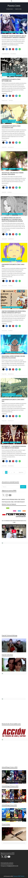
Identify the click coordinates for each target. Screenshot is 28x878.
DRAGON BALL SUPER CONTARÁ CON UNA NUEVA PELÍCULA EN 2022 (13, 357)
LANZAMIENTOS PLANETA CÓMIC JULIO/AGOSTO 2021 (11, 126)
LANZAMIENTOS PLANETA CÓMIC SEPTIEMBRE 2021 (11, 80)
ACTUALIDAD (5, 73)
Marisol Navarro (11, 147)
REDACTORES (18, 75)
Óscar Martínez (13, 53)
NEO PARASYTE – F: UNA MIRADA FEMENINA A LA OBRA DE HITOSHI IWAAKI (14, 447)
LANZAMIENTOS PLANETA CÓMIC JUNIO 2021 (13, 265)
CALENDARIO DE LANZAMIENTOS (9, 75)
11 (14, 472)
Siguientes (21, 472)
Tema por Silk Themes (18, 876)
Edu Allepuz (11, 100)
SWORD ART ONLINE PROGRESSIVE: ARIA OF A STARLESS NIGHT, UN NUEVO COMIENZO (14, 36)
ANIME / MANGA (12, 73)
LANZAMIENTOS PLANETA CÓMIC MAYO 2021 (13, 400)
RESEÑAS (18, 442)
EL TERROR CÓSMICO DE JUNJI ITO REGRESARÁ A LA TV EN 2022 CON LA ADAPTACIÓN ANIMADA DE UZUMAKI (12, 219)
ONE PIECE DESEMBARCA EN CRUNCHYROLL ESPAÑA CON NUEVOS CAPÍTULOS (14, 312)
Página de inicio (9, 9)
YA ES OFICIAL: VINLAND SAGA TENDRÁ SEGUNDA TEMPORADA (12, 173)
